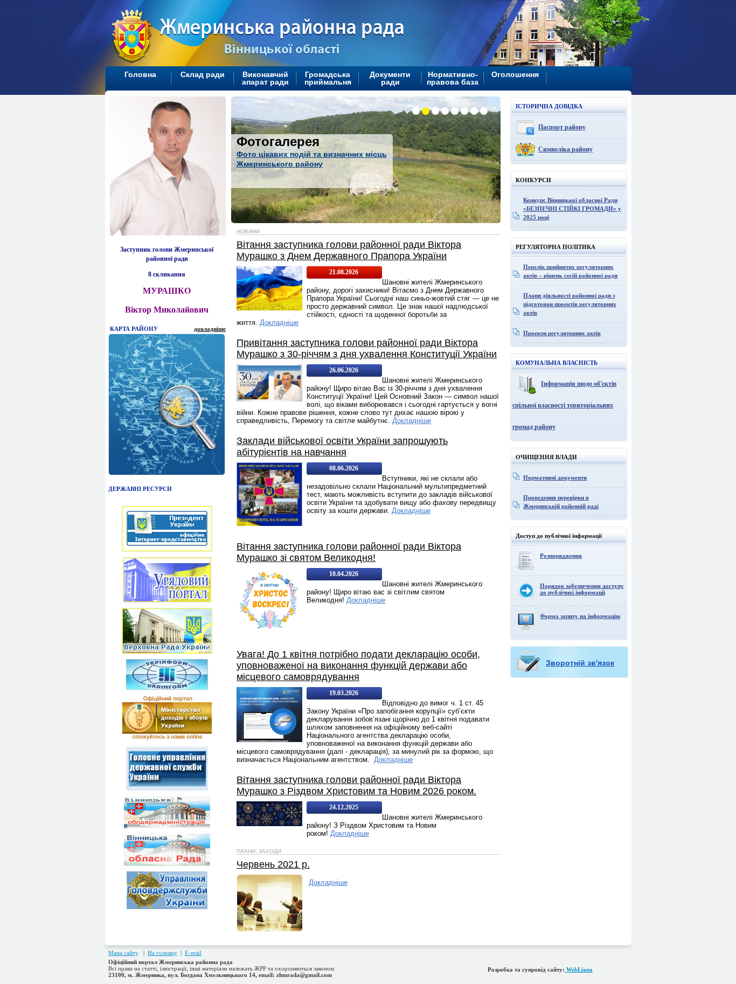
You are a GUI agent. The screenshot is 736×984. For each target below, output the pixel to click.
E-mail (193, 953)
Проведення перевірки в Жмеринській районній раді (561, 501)
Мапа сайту (123, 953)
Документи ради (390, 78)
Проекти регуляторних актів (562, 333)
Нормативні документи (555, 477)
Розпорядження (561, 555)
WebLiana (579, 969)
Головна (140, 74)
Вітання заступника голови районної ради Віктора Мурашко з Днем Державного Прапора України (349, 250)
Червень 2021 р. (273, 864)
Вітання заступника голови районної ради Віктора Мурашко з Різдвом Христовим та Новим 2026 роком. (356, 785)
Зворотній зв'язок (580, 663)
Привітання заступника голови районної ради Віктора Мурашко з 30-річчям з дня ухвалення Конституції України (367, 348)
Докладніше (279, 322)
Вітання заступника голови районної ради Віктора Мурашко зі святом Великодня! (349, 552)
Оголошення (515, 74)
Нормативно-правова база (452, 78)
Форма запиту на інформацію (580, 616)
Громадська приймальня (327, 78)
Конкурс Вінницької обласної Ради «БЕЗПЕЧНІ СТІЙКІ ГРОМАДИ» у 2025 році (572, 208)
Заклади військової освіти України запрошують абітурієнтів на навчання (342, 446)
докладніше (210, 328)
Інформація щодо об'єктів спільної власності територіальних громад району (564, 405)
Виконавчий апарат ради (265, 78)
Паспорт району (562, 127)
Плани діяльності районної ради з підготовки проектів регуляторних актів (569, 304)
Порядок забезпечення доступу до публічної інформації (582, 589)
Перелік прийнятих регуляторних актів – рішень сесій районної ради (570, 271)
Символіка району (565, 149)
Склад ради (202, 74)
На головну (162, 953)
